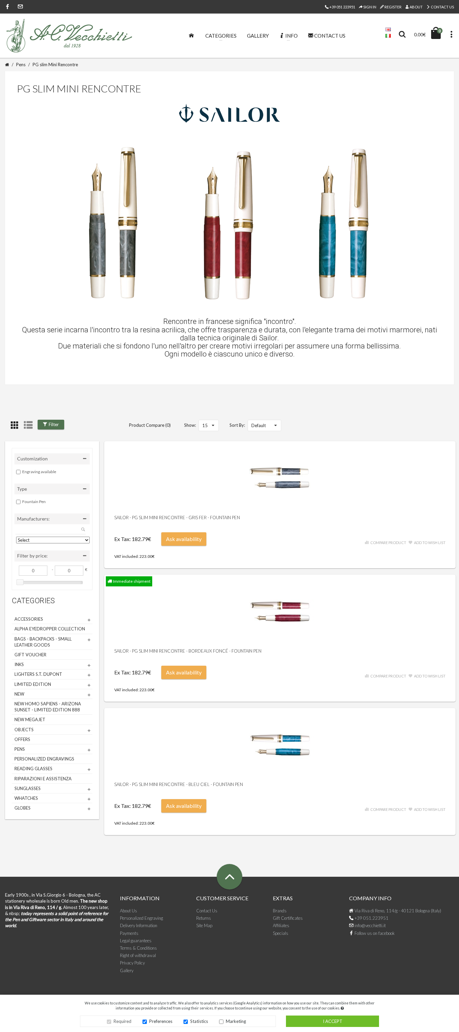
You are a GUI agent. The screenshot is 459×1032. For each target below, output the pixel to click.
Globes (22, 808)
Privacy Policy (132, 962)
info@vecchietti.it (369, 925)
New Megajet (29, 719)
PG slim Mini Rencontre (55, 64)
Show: (190, 425)
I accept (332, 1021)
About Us (128, 910)
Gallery (126, 970)
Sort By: (237, 425)
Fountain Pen (34, 501)
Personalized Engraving (141, 918)
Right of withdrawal (138, 955)
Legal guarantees (136, 940)
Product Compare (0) (150, 425)
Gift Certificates (288, 918)
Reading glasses (33, 768)
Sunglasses (27, 788)
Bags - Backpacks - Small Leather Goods (43, 642)
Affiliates (281, 925)
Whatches (26, 798)
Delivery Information (138, 925)
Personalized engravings (44, 758)
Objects (24, 729)
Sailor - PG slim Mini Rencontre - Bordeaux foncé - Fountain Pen (187, 651)
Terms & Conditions (138, 948)
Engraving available (39, 471)
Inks (19, 664)
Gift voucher (30, 654)
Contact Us (442, 7)
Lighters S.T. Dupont (38, 674)
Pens (21, 64)
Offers (22, 739)
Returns (203, 918)
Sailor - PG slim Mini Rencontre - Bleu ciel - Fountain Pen (178, 784)
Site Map (204, 925)
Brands (280, 910)
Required (122, 1021)
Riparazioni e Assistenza (43, 778)
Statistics (199, 1021)
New (19, 694)
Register (393, 7)
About (416, 7)
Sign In (369, 7)
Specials (280, 933)
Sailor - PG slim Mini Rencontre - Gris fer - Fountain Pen (177, 517)
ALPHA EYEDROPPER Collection (49, 628)
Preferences (160, 1021)
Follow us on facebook (374, 933)
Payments (129, 933)
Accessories (28, 619)
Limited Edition (32, 684)
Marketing (236, 1021)
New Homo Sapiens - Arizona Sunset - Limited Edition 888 (47, 706)
